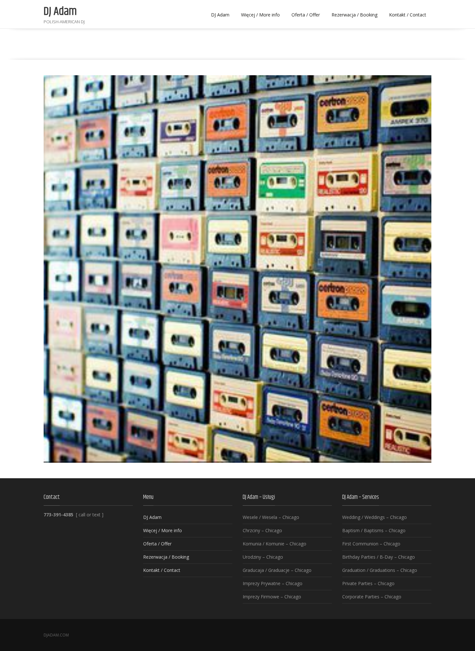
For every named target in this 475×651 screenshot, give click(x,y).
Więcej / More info (260, 15)
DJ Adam (220, 15)
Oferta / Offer (305, 15)
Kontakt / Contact (407, 15)
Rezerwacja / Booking (354, 15)
